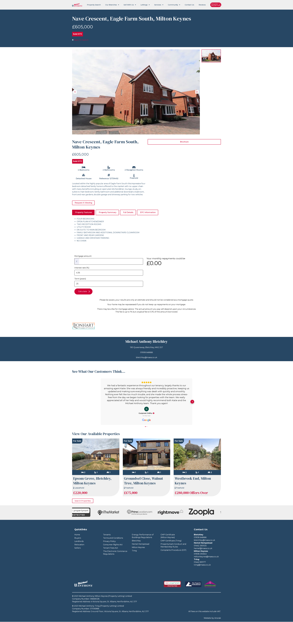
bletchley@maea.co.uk (146, 357)
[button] (101, 401)
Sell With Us (129, 5)
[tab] (83, 212)
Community (173, 5)
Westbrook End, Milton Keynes (193, 481)
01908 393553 (200, 554)
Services (157, 5)
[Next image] (197, 92)
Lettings (144, 5)
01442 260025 (200, 546)
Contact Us (189, 5)
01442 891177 (200, 562)
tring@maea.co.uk (202, 565)
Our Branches (111, 5)
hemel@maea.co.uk (203, 548)
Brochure (184, 142)
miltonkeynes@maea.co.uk (206, 557)
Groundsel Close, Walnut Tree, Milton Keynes (143, 481)
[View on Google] (146, 409)
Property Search (94, 5)
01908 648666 (146, 352)
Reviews (202, 5)
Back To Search (81, 40)
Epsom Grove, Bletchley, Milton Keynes (92, 481)
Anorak (217, 618)
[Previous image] (75, 92)
